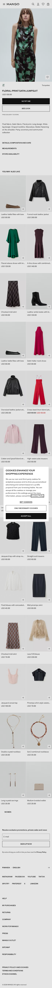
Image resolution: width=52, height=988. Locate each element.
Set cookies (26, 502)
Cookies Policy (37, 496)
